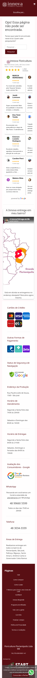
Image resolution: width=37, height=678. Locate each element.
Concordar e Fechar (20, 675)
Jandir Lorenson (16, 96)
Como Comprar (18, 580)
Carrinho (18, 615)
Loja (18, 575)
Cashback (18, 595)
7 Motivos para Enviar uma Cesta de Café (18, 591)
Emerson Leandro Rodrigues (16, 139)
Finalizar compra (18, 620)
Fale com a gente (18, 610)
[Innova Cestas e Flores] (12, 4)
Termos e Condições (18, 630)
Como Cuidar (18, 585)
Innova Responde (18, 600)
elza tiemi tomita (16, 116)
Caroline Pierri (18, 158)
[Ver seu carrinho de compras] (34, 4)
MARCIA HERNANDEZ (17, 77)
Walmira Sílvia (17, 178)
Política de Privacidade (18, 625)
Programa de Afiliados (18, 605)
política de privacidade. (25, 672)
